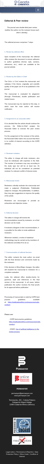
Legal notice (10, 452)
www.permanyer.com (22, 395)
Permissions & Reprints (24, 452)
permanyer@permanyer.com (22, 393)
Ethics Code (24, 454)
